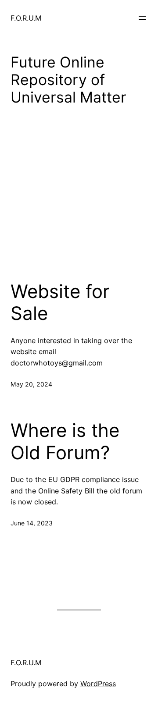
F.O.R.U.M (26, 18)
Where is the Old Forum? (65, 441)
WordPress (98, 683)
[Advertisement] (79, 207)
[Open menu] (142, 18)
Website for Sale (60, 302)
